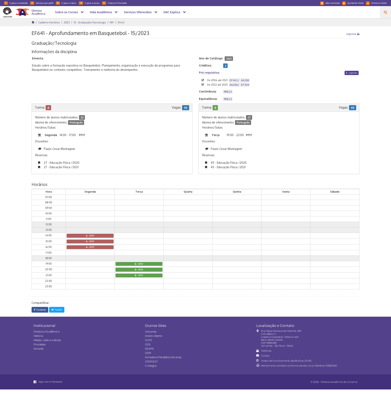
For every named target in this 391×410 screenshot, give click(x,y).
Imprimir (351, 34)
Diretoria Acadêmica (46, 331)
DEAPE (149, 348)
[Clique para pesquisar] (385, 12)
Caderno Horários (49, 22)
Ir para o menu (66, 2)
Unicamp (150, 331)
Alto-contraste (332, 2)
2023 (67, 22)
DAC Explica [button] (172, 12)
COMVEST (151, 361)
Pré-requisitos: (209, 72)
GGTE (148, 340)
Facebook (40, 309)
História (38, 335)
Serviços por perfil (42, 2)
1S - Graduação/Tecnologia (90, 22)
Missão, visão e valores (47, 340)
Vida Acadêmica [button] (101, 12)
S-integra (151, 365)
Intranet (39, 348)
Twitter (58, 309)
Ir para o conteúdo (16, 2)
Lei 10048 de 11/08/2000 (324, 365)
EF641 (121, 22)
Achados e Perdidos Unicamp (163, 357)
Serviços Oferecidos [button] (138, 12)
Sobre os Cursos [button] (66, 12)
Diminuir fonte (379, 2)
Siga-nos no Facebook (50, 381)
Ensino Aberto (153, 335)
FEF (112, 22)
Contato (265, 355)
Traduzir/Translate (115, 2)
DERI (148, 352)
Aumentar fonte (355, 2)
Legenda (352, 72)
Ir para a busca (90, 2)
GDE (148, 344)
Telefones (266, 350)
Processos (40, 344)
